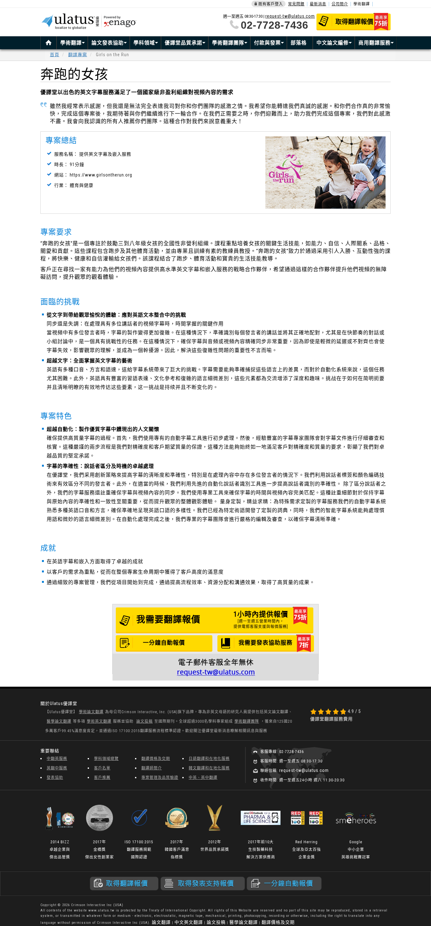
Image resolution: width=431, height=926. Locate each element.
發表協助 (55, 777)
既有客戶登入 (270, 4)
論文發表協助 (108, 43)
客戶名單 (102, 768)
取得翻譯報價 (354, 22)
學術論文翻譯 (91, 712)
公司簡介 (340, 4)
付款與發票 (267, 43)
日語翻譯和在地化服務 (209, 758)
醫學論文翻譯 (59, 721)
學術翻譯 (71, 43)
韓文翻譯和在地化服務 (209, 768)
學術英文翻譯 (99, 721)
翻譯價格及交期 (155, 758)
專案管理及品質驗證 (159, 777)
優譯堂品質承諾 (183, 43)
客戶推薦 (102, 777)
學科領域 (144, 43)
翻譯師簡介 (151, 768)
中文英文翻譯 (188, 922)
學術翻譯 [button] (361, 4)
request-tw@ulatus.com (290, 16)
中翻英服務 (57, 758)
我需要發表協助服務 (265, 642)
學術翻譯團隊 (228, 43)
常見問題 (296, 4)
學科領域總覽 (106, 758)
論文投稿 (144, 721)
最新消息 (318, 4)
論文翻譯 (161, 922)
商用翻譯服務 (374, 43)
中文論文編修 (332, 43)
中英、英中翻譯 (203, 777)
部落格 (299, 43)
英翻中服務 (57, 768)
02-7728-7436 (274, 25)
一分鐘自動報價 (164, 642)
